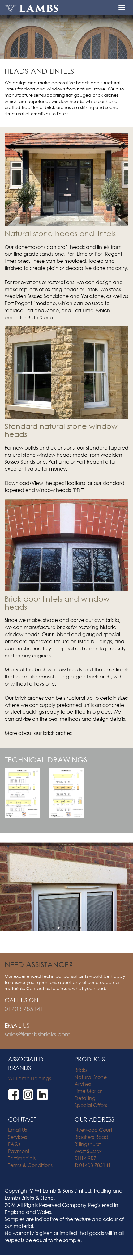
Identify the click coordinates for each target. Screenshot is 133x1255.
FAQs (14, 1144)
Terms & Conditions (30, 1165)
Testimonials (22, 1158)
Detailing (85, 1098)
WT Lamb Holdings (29, 1078)
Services (17, 1137)
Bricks (81, 1070)
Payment (18, 1151)
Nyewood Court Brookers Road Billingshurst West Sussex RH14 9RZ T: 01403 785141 (93, 1147)
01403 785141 (24, 1008)
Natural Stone (91, 1077)
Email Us (17, 1130)
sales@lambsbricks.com (38, 1034)
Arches (83, 1084)
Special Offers (91, 1105)
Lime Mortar (88, 1091)
